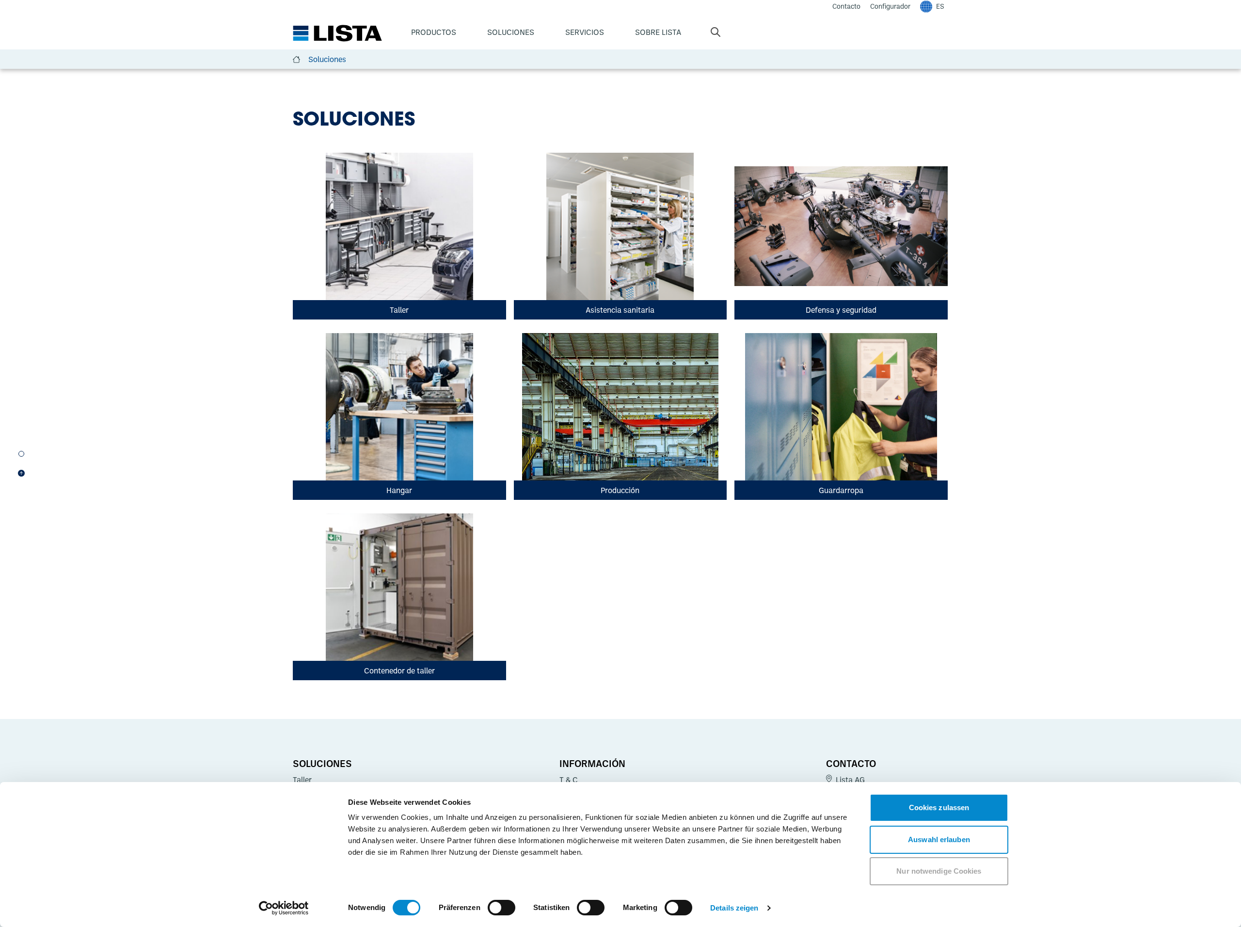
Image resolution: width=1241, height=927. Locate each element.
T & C (568, 779)
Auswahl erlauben (939, 839)
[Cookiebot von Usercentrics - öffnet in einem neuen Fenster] (283, 908)
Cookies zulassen (939, 807)
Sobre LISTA (658, 32)
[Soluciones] (21, 454)
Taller (302, 779)
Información (592, 763)
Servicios (584, 32)
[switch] (501, 907)
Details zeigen (734, 908)
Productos (433, 32)
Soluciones (510, 32)
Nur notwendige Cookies (938, 871)
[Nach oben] (21, 473)
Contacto (851, 763)
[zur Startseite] (337, 33)
